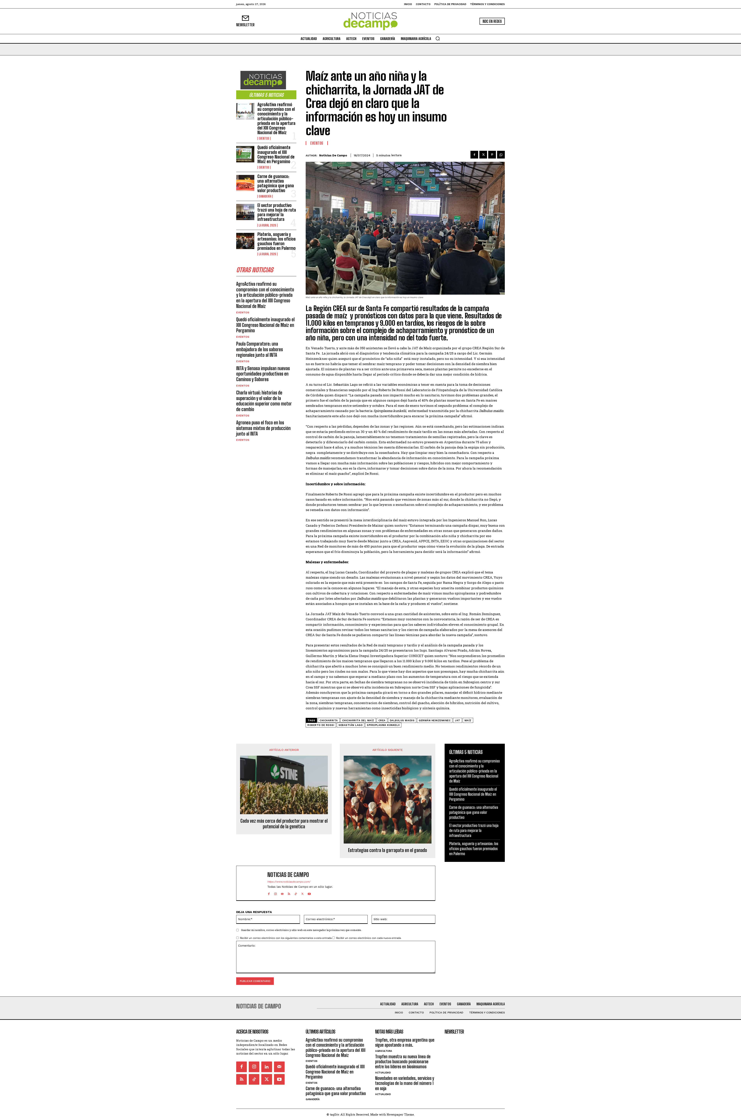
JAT (457, 720)
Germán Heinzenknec (435, 720)
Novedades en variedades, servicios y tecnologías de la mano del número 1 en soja (404, 1083)
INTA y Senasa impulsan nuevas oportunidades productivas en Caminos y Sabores (263, 373)
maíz (467, 720)
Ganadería (265, 196)
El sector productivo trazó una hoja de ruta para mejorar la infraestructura (276, 212)
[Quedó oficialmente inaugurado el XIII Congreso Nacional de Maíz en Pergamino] (245, 154)
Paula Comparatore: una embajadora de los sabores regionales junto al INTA (259, 349)
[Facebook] (474, 155)
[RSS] (289, 893)
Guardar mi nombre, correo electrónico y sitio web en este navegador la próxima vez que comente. (301, 930)
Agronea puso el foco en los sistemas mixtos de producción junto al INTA (263, 428)
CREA (382, 720)
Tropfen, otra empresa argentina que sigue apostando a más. (404, 1042)
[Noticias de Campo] (370, 21)
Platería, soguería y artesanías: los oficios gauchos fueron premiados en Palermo (276, 241)
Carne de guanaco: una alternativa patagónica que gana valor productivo (275, 183)
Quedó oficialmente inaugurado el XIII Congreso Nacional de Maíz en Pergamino (275, 154)
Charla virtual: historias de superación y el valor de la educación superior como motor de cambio (264, 401)
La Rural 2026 (267, 225)
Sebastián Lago (350, 725)
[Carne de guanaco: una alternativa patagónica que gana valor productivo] (245, 183)
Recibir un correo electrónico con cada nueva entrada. (369, 937)
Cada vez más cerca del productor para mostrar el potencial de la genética (284, 823)
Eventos (264, 138)
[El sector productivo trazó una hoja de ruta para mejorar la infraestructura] (245, 212)
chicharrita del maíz (358, 720)
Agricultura (383, 1051)
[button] (437, 38)
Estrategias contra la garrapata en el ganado (387, 850)
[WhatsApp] (501, 155)
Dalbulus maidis (402, 720)
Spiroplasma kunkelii (383, 725)
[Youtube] (309, 893)
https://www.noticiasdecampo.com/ (288, 881)
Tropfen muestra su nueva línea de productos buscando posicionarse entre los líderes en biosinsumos (403, 1061)
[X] (483, 155)
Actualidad (383, 1072)
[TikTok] (295, 893)
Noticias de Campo (333, 155)
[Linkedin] (266, 1066)
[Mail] (282, 893)
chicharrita (329, 720)
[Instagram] (275, 893)
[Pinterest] (492, 155)
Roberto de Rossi (320, 725)
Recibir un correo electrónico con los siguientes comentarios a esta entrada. (286, 937)
